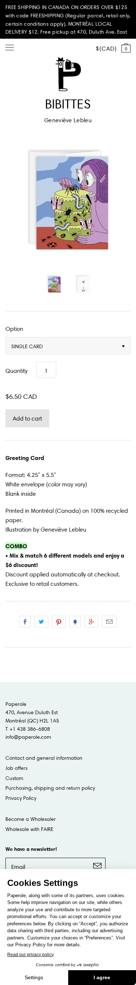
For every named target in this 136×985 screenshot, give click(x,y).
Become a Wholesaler (30, 819)
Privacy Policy (20, 798)
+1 (91, 621)
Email (109, 621)
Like (25, 621)
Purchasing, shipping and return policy (50, 788)
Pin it (59, 621)
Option (14, 328)
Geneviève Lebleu (68, 120)
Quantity (16, 370)
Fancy (75, 621)
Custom (14, 778)
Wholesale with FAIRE (29, 829)
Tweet (41, 621)
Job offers (16, 768)
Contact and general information (43, 758)
